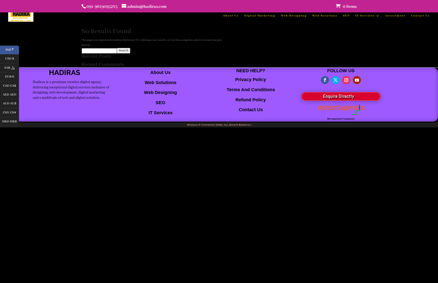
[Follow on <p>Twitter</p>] (336, 80)
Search (85, 45)
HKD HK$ (10, 121)
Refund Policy (250, 99)
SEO (346, 15)
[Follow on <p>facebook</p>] (325, 80)
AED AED (11, 94)
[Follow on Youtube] (357, 80)
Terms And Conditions (251, 89)
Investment (396, 15)
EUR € (12, 76)
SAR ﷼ (11, 67)
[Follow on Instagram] (346, 80)
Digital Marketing (259, 15)
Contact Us (420, 15)
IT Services (365, 15)
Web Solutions (324, 15)
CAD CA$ (11, 85)
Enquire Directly (338, 96)
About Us (231, 15)
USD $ (12, 58)
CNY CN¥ (11, 112)
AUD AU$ (11, 103)
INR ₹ (12, 49)
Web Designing (294, 15)
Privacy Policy (250, 79)
